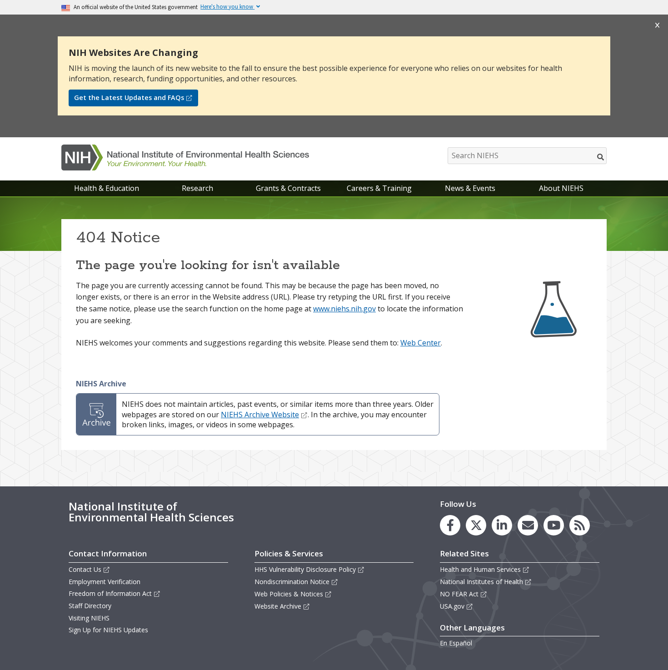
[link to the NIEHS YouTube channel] (553, 525)
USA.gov (452, 606)
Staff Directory (90, 605)
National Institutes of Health (481, 581)
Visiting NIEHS (89, 618)
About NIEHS (561, 188)
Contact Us (85, 569)
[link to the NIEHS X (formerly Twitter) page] (476, 525)
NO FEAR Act (459, 594)
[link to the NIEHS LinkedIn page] (502, 525)
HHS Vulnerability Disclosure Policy (305, 569)
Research (197, 188)
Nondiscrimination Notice (291, 581)
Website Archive (277, 606)
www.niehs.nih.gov (344, 309)
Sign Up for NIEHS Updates (108, 629)
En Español (456, 643)
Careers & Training (379, 188)
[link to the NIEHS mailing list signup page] (528, 525)
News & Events (470, 188)
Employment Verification (104, 581)
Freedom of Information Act (110, 593)
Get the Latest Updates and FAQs (129, 97)
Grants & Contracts (288, 188)
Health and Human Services (480, 569)
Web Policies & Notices (288, 594)
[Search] (601, 157)
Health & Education (106, 188)
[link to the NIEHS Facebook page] (450, 525)
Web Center (420, 343)
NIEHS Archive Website (260, 415)
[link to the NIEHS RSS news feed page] (579, 525)
